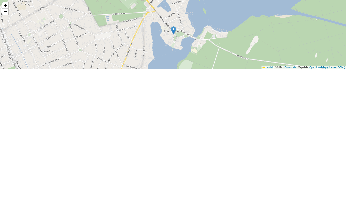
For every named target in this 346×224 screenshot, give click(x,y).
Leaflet (269, 67)
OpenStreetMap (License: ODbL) (327, 67)
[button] (173, 30)
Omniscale (290, 67)
